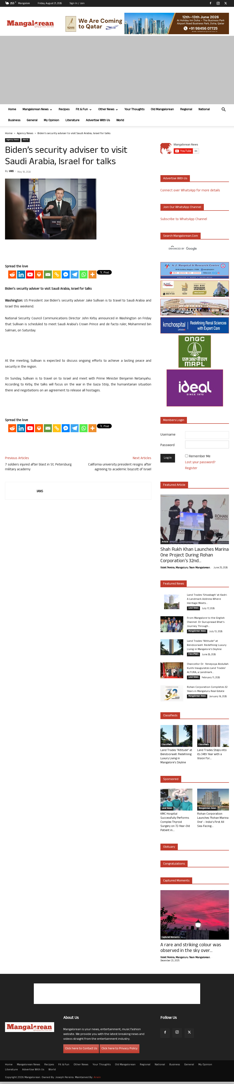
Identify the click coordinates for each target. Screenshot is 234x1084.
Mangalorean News (35, 109)
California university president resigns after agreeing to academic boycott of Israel (119, 467)
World (120, 120)
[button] (223, 110)
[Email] (48, 274)
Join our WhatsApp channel (182, 207)
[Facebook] (210, 3)
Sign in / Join (77, 4)
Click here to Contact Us (81, 1048)
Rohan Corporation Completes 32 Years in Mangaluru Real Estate (207, 689)
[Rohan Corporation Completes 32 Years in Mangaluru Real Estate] (171, 693)
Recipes (64, 109)
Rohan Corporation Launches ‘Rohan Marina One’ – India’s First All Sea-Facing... (213, 820)
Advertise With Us (98, 120)
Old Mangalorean (162, 109)
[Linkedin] (21, 274)
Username (168, 435)
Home (12, 109)
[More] (92, 274)
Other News (106, 109)
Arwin (97, 1077)
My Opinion (51, 120)
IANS (11, 171)
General (32, 120)
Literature (73, 120)
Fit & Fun (82, 109)
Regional (186, 109)
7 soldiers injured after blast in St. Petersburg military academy (38, 467)
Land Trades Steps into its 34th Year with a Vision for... (212, 754)
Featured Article (174, 485)
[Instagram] (218, 3)
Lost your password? (200, 462)
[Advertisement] (117, 70)
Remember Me (199, 457)
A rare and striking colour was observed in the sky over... (190, 948)
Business (14, 120)
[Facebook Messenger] (66, 274)
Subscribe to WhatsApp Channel (183, 219)
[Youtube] (30, 274)
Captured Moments (176, 881)
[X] (225, 3)
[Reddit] (12, 274)
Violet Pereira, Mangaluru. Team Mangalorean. (185, 568)
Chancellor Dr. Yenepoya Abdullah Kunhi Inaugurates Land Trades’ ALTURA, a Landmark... (208, 668)
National (204, 109)
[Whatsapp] (84, 274)
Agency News (25, 133)
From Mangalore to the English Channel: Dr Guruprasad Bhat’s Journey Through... (206, 622)
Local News (193, 608)
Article (165, 542)
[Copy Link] (57, 274)
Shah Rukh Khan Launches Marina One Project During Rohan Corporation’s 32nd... (194, 555)
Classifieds (193, 654)
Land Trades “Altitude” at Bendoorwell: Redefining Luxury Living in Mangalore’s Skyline (206, 645)
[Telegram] (75, 274)
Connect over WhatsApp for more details (190, 191)
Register (191, 468)
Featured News (173, 584)
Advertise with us (175, 178)
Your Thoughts (134, 109)
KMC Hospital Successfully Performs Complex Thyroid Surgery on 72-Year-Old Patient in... (175, 822)
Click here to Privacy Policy (119, 1048)
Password (167, 445)
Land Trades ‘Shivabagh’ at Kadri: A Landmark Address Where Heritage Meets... (207, 599)
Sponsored (170, 779)
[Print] (39, 274)
